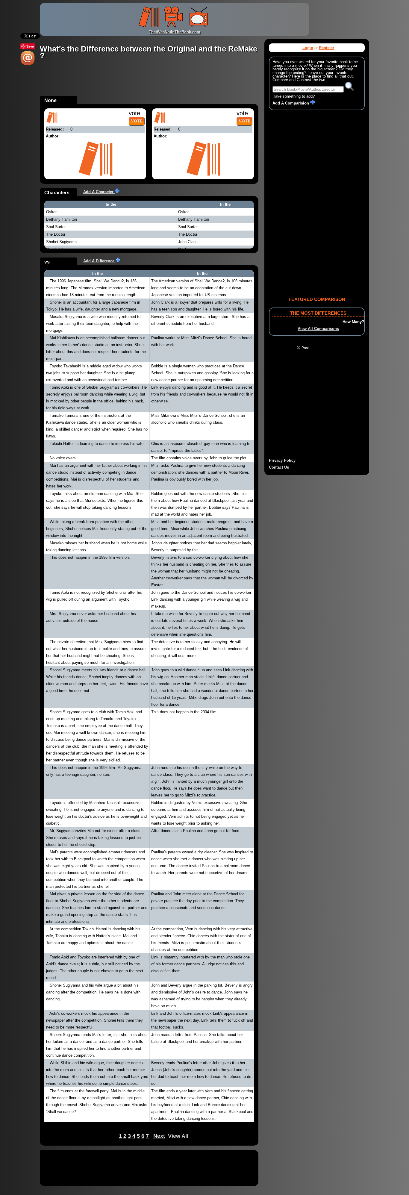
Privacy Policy (282, 460)
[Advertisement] (149, 82)
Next (159, 1136)
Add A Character (99, 192)
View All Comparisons (318, 328)
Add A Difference (99, 261)
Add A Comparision (291, 103)
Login (307, 48)
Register (326, 48)
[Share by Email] (27, 64)
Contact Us (279, 467)
